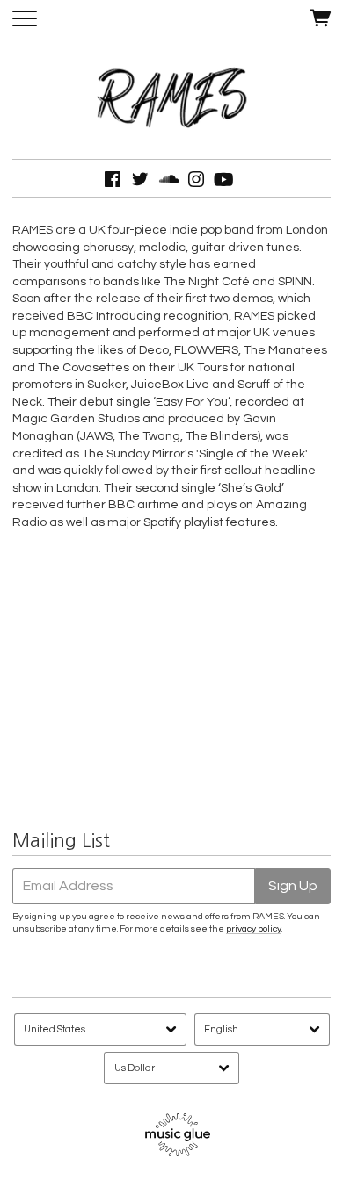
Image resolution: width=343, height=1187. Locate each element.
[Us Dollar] (171, 1068)
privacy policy (253, 928)
